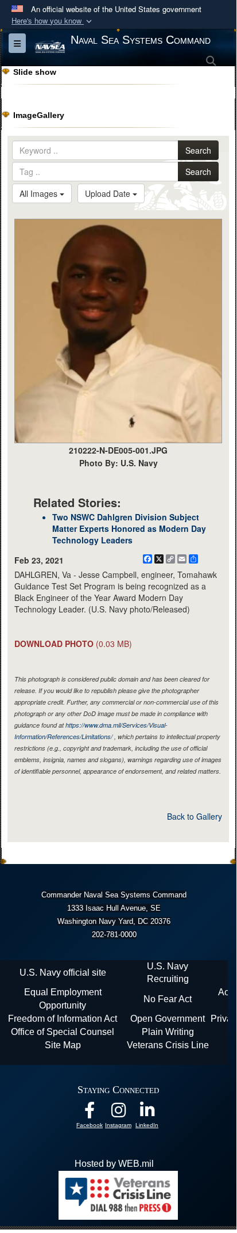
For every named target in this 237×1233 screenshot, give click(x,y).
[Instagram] (118, 1113)
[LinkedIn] (147, 1113)
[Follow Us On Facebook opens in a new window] (89, 1113)
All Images (40, 193)
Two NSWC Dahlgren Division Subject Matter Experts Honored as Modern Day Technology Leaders (129, 528)
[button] (52, 21)
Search (198, 150)
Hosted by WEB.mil (114, 1164)
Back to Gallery (194, 816)
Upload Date (109, 193)
